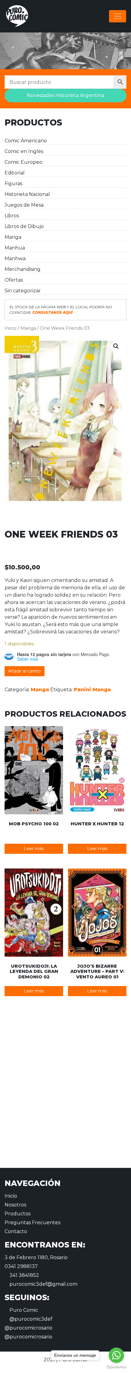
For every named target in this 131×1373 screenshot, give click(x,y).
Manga (13, 237)
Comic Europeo (23, 162)
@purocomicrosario (28, 1328)
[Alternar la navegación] (117, 16)
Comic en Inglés (24, 151)
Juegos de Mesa (24, 205)
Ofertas (14, 280)
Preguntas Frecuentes (32, 1222)
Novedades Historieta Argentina (65, 95)
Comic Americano (26, 141)
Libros (12, 216)
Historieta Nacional (27, 194)
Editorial (15, 173)
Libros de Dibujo (24, 226)
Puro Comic (23, 1310)
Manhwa (15, 258)
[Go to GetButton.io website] (116, 1367)
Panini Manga (92, 689)
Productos (17, 1214)
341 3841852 (23, 1275)
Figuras (13, 183)
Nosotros (15, 1205)
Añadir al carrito (24, 671)
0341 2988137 (21, 1266)
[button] (116, 346)
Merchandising (23, 269)
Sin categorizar (23, 291)
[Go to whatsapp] (116, 1355)
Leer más (34, 848)
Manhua (15, 248)
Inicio (10, 328)
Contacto (16, 1231)
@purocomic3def (30, 1319)
